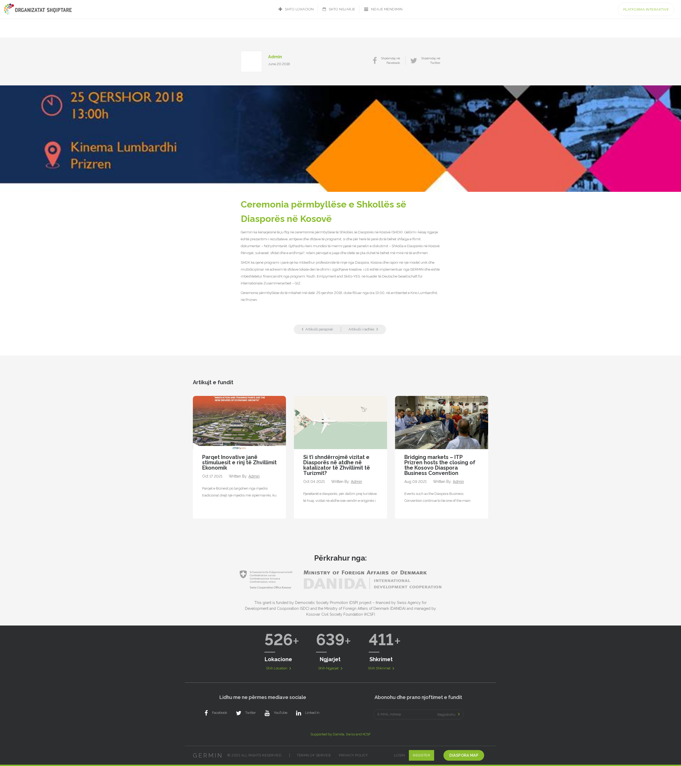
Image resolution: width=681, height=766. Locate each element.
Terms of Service (314, 755)
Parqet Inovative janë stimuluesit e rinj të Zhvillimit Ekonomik (239, 462)
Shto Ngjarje (342, 9)
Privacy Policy (353, 755)
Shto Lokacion (299, 9)
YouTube (280, 713)
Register (421, 755)
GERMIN (208, 755)
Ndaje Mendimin (387, 9)
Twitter (250, 713)
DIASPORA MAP (463, 755)
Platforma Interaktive (646, 9)
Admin (275, 56)
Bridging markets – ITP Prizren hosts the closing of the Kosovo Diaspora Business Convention (439, 465)
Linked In (312, 713)
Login (399, 755)
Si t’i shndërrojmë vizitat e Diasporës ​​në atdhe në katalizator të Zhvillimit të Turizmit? (336, 465)
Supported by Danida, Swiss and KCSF (340, 734)
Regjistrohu (446, 715)
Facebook (219, 713)
